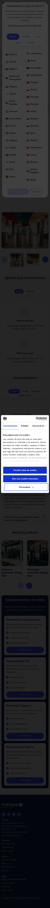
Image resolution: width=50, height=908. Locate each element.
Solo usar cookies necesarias (25, 478)
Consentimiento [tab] (10, 426)
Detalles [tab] (24, 426)
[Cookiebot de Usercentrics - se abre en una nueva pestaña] (36, 418)
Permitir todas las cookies (25, 470)
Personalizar (24, 487)
